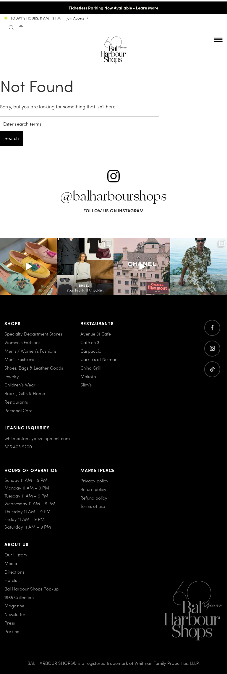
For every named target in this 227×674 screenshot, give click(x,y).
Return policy (93, 489)
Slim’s (86, 385)
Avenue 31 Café (95, 334)
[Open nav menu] (218, 39)
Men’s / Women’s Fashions (30, 351)
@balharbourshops (113, 196)
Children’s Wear (19, 385)
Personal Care (18, 410)
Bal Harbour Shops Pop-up (31, 589)
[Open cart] (20, 27)
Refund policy (93, 498)
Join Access (75, 18)
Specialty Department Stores (33, 334)
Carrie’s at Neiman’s (100, 359)
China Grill (90, 368)
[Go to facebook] (212, 328)
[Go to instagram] (212, 349)
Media (10, 563)
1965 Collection (19, 597)
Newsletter (14, 614)
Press (9, 623)
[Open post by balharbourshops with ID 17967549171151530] (198, 266)
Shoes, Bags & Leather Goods (33, 368)
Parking (12, 631)
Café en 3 (89, 342)
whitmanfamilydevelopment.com (37, 438)
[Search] (11, 27)
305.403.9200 (18, 447)
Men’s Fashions (19, 359)
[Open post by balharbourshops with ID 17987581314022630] (85, 266)
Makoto (88, 376)
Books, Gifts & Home (24, 393)
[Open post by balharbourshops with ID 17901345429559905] (28, 266)
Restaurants (16, 402)
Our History (15, 555)
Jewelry (11, 376)
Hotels (10, 580)
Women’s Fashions (22, 342)
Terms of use (92, 506)
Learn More (147, 8)
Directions (14, 572)
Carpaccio (90, 351)
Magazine (14, 606)
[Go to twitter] (212, 369)
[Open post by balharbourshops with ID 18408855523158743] (142, 266)
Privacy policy (94, 481)
